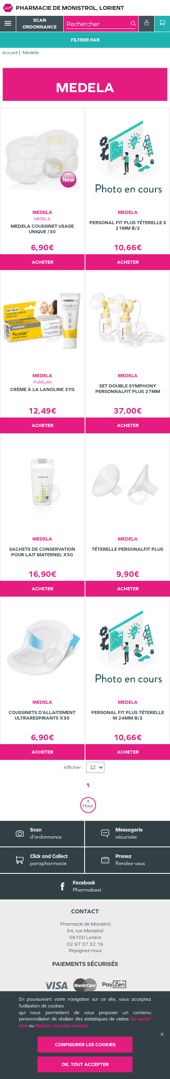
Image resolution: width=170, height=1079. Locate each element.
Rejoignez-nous (85, 950)
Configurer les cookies (85, 1044)
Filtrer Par (85, 40)
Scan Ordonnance (40, 23)
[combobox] (98, 24)
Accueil (9, 52)
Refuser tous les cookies (62, 1025)
